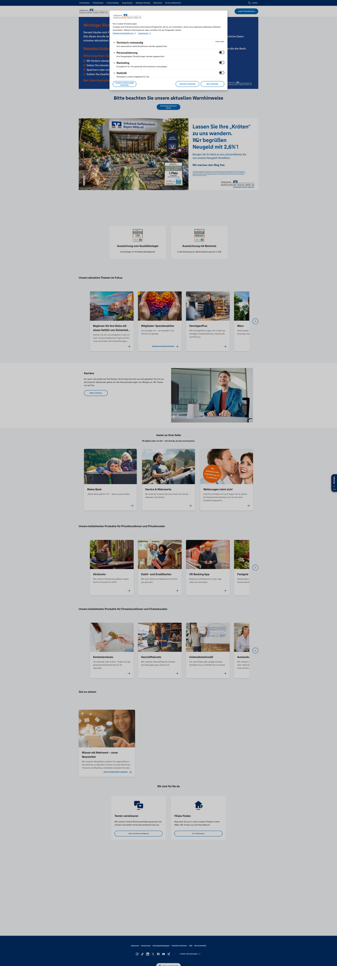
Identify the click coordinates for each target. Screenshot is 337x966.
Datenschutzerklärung (123, 33)
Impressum (143, 33)
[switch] (221, 52)
